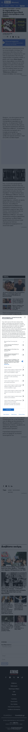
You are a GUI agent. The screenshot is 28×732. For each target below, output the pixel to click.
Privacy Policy (22, 414)
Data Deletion (6, 414)
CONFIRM (8, 409)
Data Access (14, 414)
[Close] (25, 317)
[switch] (23, 345)
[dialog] (14, 366)
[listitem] (14, 342)
